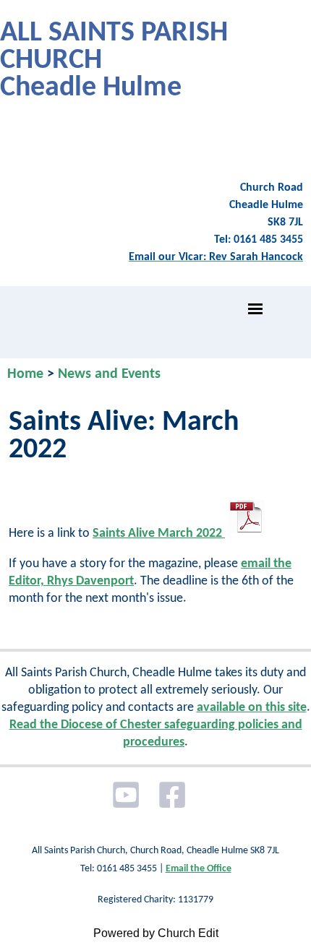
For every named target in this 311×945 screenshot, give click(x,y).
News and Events (109, 374)
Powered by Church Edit (155, 933)
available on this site (252, 708)
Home (25, 374)
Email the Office (198, 868)
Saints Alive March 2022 (159, 533)
